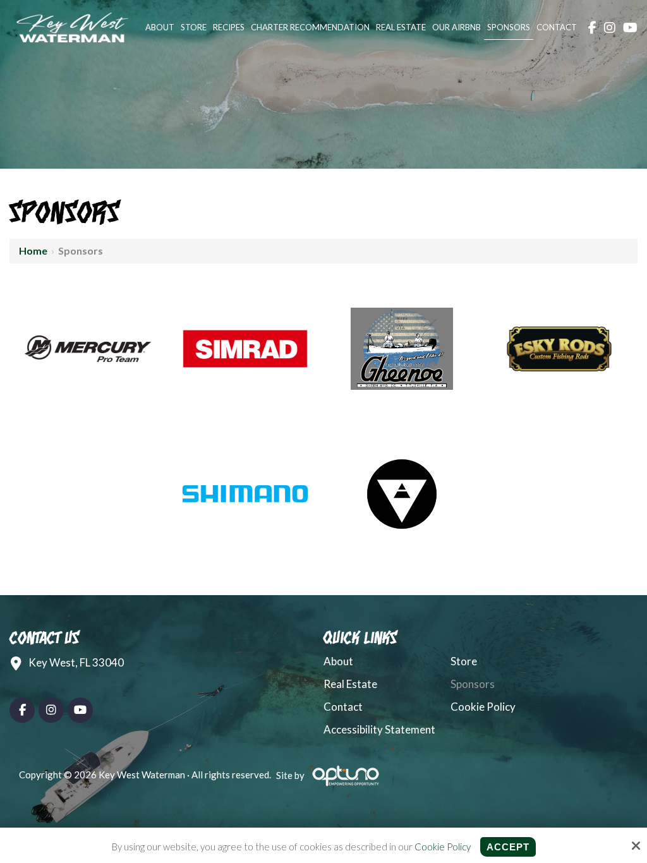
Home (33, 250)
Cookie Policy (442, 846)
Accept (508, 847)
